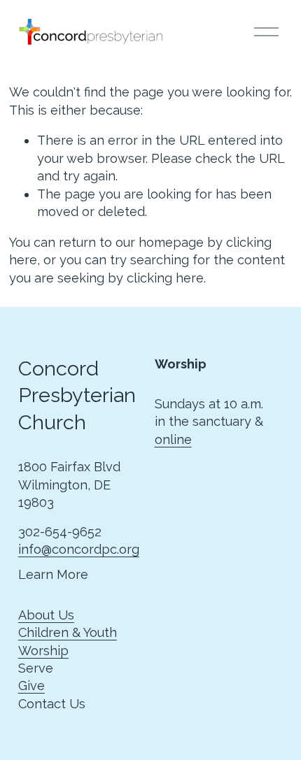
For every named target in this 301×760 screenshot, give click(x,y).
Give (31, 685)
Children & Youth (67, 632)
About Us (46, 615)
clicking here (165, 278)
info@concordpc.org (78, 549)
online (173, 439)
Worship (43, 650)
